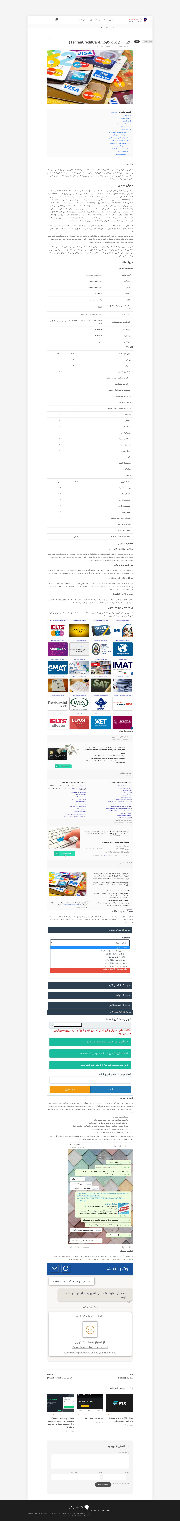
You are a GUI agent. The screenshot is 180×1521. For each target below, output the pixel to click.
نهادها (104, 20)
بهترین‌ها (110, 20)
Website (73, 1472)
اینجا (130, 615)
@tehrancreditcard (95, 281)
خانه (68, 20)
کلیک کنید (98, 293)
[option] (119, 1409)
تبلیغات (108, 1510)
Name (126, 1472)
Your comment (123, 1452)
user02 (120, 46)
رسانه (98, 20)
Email (100, 1472)
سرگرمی (91, 20)
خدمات (74, 20)
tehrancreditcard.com (94, 275)
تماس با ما (101, 1510)
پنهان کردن (114, 112)
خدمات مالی (120, 27)
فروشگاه (82, 20)
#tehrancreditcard (148, 41)
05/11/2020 (125, 46)
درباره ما (93, 1510)
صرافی (113, 27)
